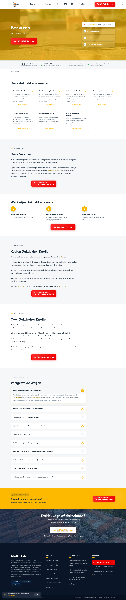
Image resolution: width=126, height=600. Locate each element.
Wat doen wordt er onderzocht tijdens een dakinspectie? (33, 477)
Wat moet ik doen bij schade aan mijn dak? (28, 460)
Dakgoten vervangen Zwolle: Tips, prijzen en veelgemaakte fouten (78, 563)
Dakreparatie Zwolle (52, 578)
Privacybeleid (78, 597)
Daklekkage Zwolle (51, 570)
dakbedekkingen (53, 170)
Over (58, 4)
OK (37, 594)
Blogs (73, 4)
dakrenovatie (17, 398)
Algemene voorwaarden (90, 597)
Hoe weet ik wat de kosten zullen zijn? (26, 417)
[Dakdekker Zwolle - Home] (15, 4)
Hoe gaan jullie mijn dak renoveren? (25, 468)
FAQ (65, 4)
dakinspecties (36, 398)
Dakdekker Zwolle (34, 4)
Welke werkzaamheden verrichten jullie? (27, 390)
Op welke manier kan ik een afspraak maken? (29, 426)
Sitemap (113, 597)
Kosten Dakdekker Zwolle (53, 583)
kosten (61, 257)
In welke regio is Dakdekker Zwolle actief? (28, 409)
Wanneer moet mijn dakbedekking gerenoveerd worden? (33, 451)
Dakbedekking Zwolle (52, 561)
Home (12, 71)
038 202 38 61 (63, 286)
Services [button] (48, 4)
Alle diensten (49, 587)
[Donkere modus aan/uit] (122, 4)
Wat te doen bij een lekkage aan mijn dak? (28, 443)
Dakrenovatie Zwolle (52, 574)
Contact (82, 4)
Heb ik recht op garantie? (22, 434)
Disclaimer (106, 597)
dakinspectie (22, 286)
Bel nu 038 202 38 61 (102, 562)
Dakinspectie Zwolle (52, 565)
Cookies (100, 597)
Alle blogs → (72, 584)
